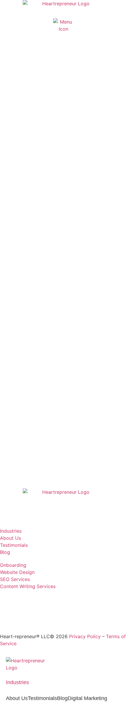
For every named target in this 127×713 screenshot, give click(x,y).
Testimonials (42, 698)
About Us (17, 698)
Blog (62, 698)
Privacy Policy (85, 636)
